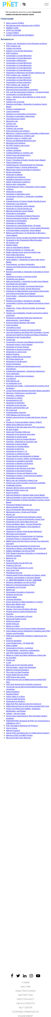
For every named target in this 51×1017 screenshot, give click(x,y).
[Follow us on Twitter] (18, 976)
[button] (46, 4)
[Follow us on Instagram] (31, 976)
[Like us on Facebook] (12, 976)
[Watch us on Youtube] (38, 976)
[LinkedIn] (24, 976)
